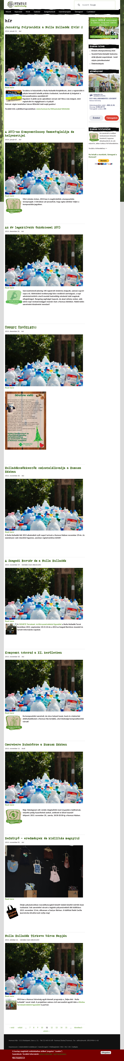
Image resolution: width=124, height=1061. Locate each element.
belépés (75, 1047)
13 (57, 1028)
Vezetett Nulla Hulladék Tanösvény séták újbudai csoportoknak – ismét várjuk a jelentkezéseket (104, 57)
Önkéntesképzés (97, 64)
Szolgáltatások (49, 12)
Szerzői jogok (43, 1047)
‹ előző (19, 1028)
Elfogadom (106, 1052)
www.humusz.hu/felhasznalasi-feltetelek (53, 109)
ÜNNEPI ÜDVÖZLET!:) (20, 327)
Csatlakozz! (91, 12)
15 (66, 1028)
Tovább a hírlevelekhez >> (98, 148)
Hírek (28, 12)
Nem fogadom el (18, 1058)
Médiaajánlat (54, 1047)
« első (12, 1028)
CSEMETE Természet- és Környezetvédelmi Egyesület (40, 624)
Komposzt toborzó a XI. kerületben (33, 652)
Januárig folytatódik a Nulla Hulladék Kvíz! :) (44, 27)
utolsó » (46, 1031)
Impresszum (13, 1047)
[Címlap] (17, 4)
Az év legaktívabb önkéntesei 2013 (32, 227)
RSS (62, 1047)
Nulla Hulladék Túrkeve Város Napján (36, 935)
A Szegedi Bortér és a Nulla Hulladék (35, 560)
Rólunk (8, 12)
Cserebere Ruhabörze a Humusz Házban (36, 744)
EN (70, 1047)
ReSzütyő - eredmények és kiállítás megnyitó (42, 838)
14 (61, 1028)
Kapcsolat (18, 12)
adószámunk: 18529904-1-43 (88, 1041)
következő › (78, 1028)
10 (42, 1028)
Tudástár (37, 12)
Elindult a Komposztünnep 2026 (103, 51)
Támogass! (79, 12)
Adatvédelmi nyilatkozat (28, 1047)
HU (66, 1047)
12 (52, 1028)
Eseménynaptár (65, 12)
